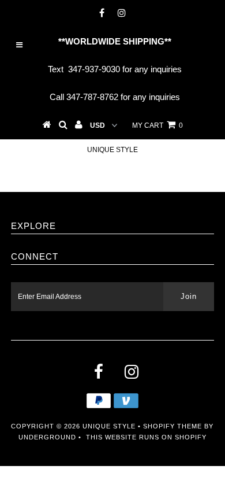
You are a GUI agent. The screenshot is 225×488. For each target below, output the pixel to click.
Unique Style (112, 150)
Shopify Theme (172, 426)
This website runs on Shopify (146, 437)
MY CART (157, 125)
